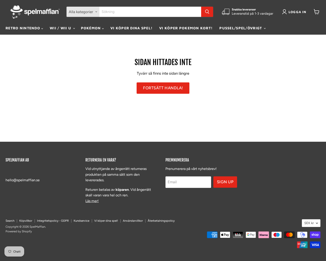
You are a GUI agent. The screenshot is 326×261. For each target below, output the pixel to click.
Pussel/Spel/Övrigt (241, 28)
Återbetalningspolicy (161, 220)
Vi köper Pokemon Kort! (186, 28)
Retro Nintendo (23, 28)
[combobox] (150, 12)
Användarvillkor (133, 220)
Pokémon (91, 28)
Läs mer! (92, 201)
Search (10, 220)
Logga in (297, 12)
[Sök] (207, 12)
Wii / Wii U (61, 28)
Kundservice (81, 220)
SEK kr (309, 223)
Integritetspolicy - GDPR (53, 220)
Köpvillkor (25, 220)
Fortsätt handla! (163, 88)
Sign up (225, 181)
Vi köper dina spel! (131, 28)
